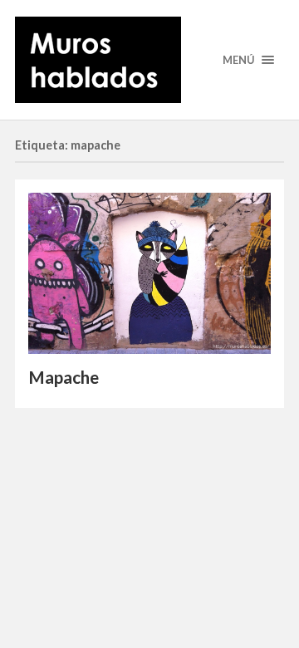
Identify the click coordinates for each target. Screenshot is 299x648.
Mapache (63, 377)
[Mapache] (149, 273)
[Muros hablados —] (149, 60)
